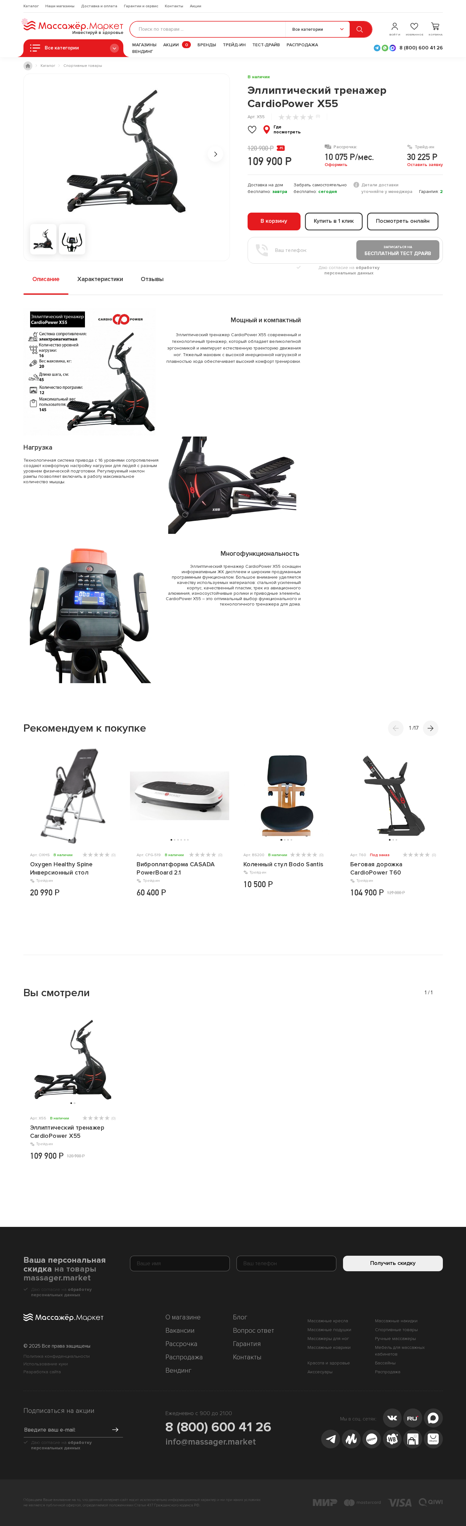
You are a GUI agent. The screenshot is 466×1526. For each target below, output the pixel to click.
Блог (240, 1317)
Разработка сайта (42, 1372)
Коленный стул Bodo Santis (283, 864)
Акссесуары (320, 1372)
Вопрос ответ (253, 1331)
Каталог (31, 6)
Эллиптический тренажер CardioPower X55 (67, 1132)
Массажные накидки (396, 1321)
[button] (430, 728)
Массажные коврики (329, 1347)
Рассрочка (181, 1344)
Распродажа (302, 45)
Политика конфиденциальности (56, 1356)
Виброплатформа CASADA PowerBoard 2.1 (176, 868)
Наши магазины (59, 6)
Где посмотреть (287, 130)
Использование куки (45, 1364)
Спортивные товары (396, 1329)
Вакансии (180, 1331)
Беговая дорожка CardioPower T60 (376, 868)
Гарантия (247, 1344)
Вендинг (142, 51)
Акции (195, 6)
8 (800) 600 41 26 (218, 1427)
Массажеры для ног (328, 1338)
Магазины (144, 45)
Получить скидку (393, 1263)
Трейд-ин (234, 45)
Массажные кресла (327, 1321)
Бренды (206, 45)
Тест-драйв (266, 45)
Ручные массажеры (395, 1338)
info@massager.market (210, 1441)
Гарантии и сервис (141, 6)
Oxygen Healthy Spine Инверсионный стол (61, 868)
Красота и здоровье (328, 1363)
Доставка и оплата (99, 6)
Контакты (174, 6)
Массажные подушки (329, 1329)
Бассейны (385, 1363)
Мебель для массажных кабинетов (400, 1351)
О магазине (183, 1317)
